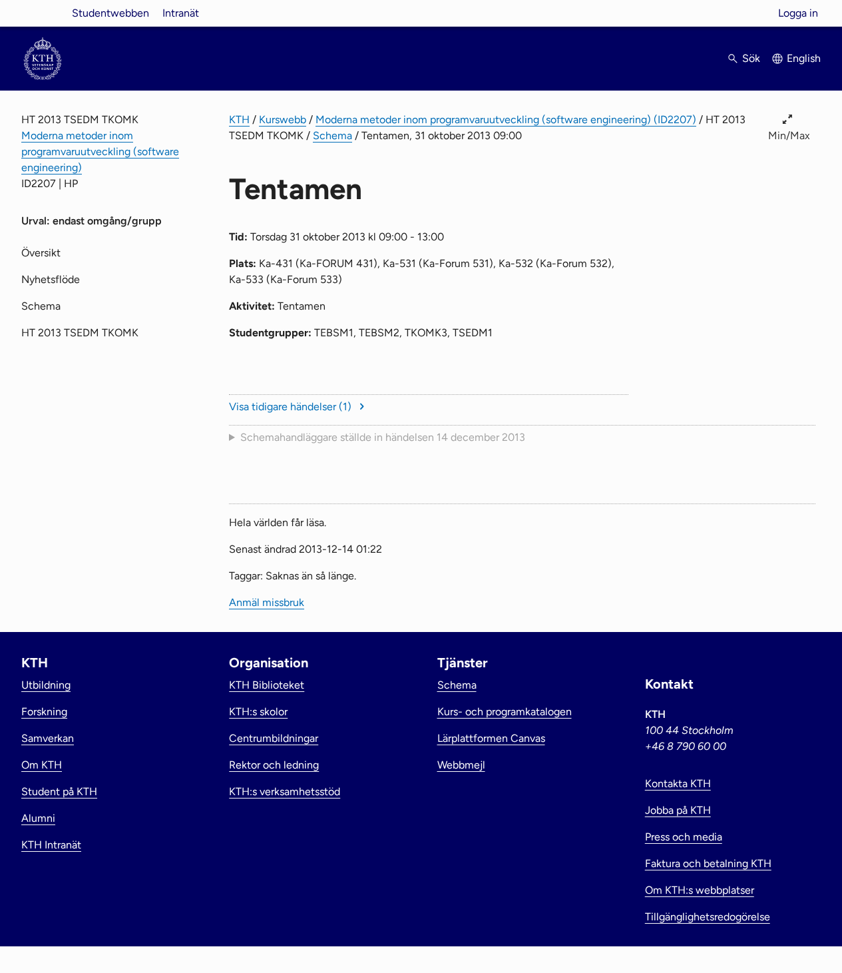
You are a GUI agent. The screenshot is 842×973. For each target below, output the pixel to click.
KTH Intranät (51, 844)
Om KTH (41, 765)
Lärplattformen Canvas (491, 738)
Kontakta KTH (678, 783)
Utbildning (46, 685)
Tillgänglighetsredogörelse (707, 916)
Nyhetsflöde (50, 279)
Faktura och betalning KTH (708, 863)
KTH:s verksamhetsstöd (284, 791)
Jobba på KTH (678, 810)
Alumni (38, 818)
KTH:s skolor (258, 711)
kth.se (43, 13)
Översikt (41, 252)
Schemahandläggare (382, 437)
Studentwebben (110, 13)
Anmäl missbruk (266, 602)
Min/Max (789, 135)
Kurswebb (282, 119)
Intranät (180, 13)
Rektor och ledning (274, 765)
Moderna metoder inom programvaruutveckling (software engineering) (100, 151)
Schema (332, 135)
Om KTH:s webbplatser (699, 890)
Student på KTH (59, 791)
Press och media (683, 836)
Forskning (44, 711)
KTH (239, 119)
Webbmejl (461, 765)
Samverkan (47, 738)
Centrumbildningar (273, 738)
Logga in (798, 13)
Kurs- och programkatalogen (504, 711)
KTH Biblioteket (266, 685)
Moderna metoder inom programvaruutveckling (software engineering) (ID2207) (506, 119)
